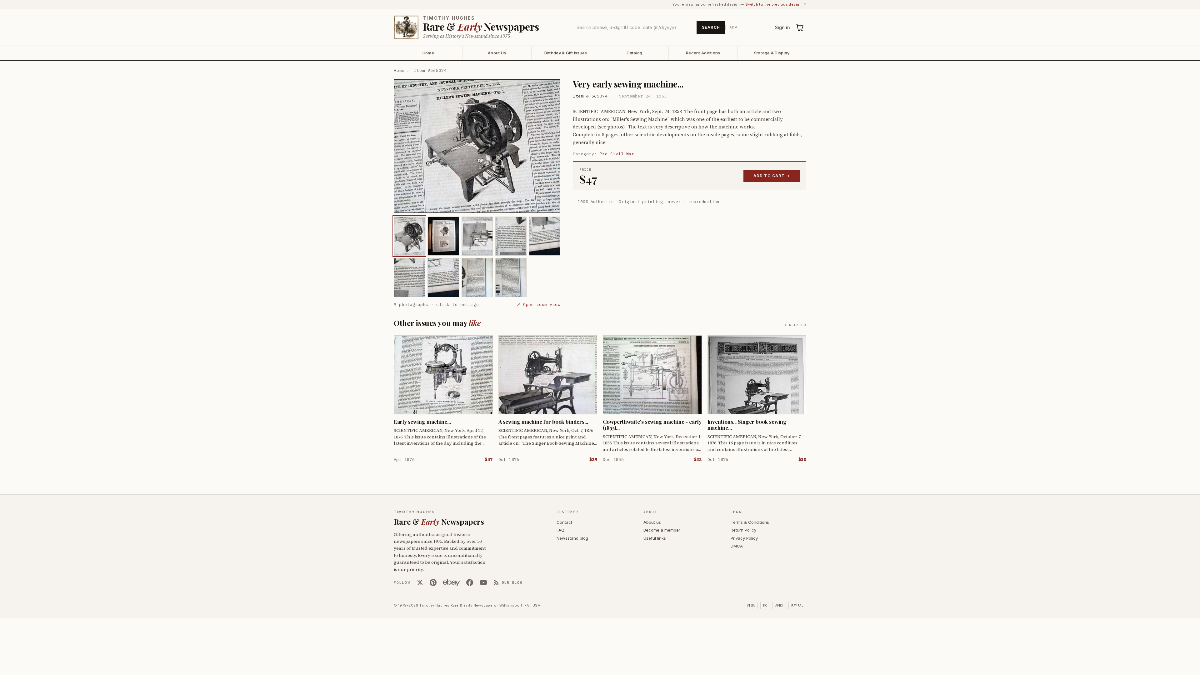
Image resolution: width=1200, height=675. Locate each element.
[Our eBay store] (451, 582)
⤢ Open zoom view (538, 304)
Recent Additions (703, 52)
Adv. (733, 27)
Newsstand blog (572, 538)
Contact (564, 522)
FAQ (560, 530)
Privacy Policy (744, 538)
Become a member (661, 530)
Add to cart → (771, 175)
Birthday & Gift (565, 52)
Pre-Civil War (617, 154)
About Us (497, 52)
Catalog (634, 52)
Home (428, 52)
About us (652, 522)
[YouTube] (483, 582)
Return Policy (743, 530)
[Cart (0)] (800, 27)
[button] (477, 146)
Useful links (654, 538)
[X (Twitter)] (420, 582)
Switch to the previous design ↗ (775, 4)
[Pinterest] (433, 582)
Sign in (782, 27)
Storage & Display (771, 52)
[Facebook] (469, 582)
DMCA (737, 545)
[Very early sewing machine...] (409, 236)
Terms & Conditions (750, 522)
